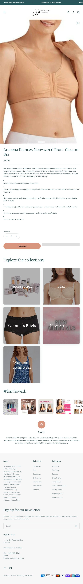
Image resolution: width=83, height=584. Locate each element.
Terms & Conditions (59, 486)
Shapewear (37, 482)
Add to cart (22, 246)
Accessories (37, 486)
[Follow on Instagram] (10, 567)
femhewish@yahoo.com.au (13, 558)
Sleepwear (37, 474)
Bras (34, 470)
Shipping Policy (58, 493)
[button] (61, 245)
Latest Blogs (56, 482)
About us (55, 466)
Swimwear (37, 478)
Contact (55, 474)
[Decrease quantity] (7, 236)
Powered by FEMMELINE (25, 576)
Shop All (36, 490)
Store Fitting (56, 478)
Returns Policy (57, 497)
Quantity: (6, 231)
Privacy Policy (57, 490)
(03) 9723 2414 (14, 553)
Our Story (55, 470)
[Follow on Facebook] (4, 567)
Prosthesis (37, 466)
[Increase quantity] (17, 236)
